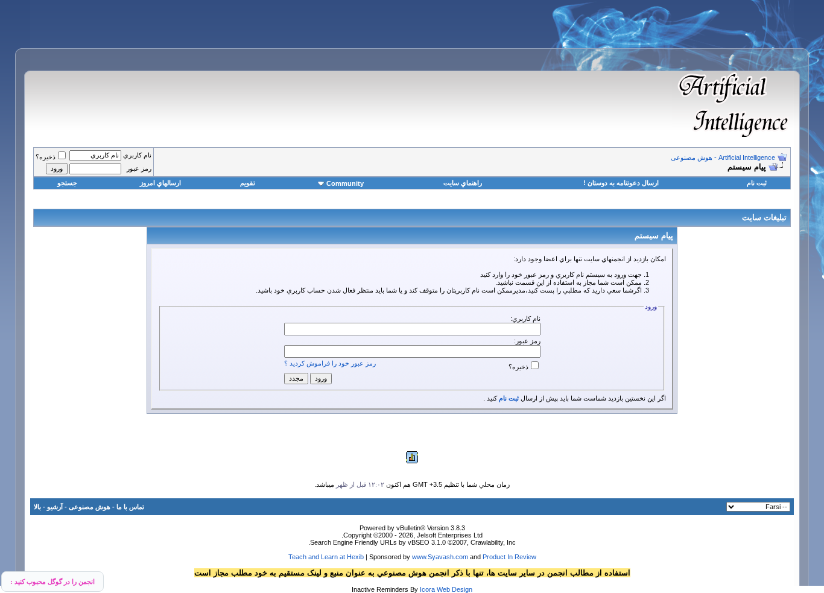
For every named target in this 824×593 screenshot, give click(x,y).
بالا (37, 506)
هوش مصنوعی (89, 506)
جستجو (67, 182)
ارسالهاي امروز (160, 182)
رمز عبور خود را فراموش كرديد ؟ (330, 363)
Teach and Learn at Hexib (326, 556)
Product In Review (509, 556)
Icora (427, 589)
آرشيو (55, 506)
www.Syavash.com (440, 556)
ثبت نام (757, 182)
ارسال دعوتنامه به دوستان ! (621, 182)
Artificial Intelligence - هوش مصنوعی (723, 157)
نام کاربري (137, 155)
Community (345, 183)
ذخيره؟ (45, 156)
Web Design (454, 589)
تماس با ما (130, 506)
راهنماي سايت (462, 182)
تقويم (247, 182)
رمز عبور (139, 168)
